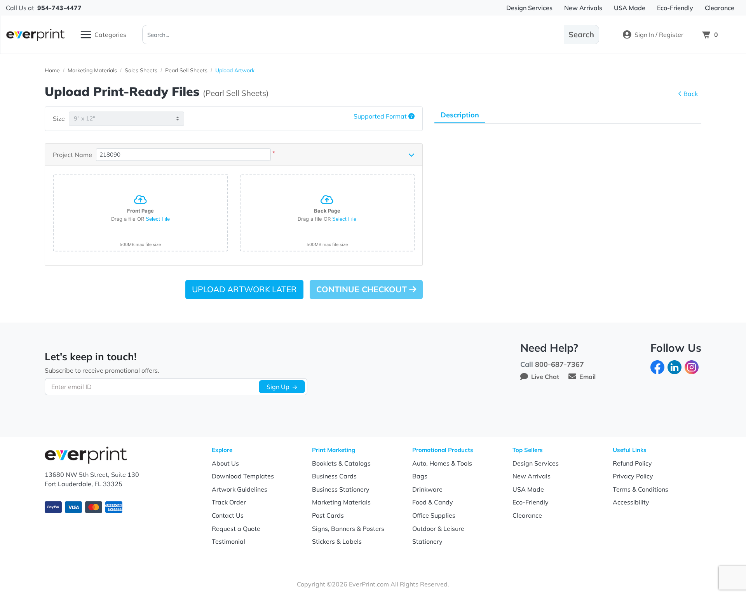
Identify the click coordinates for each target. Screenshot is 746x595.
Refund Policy (632, 463)
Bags (419, 476)
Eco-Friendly (530, 502)
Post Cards (328, 515)
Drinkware (427, 489)
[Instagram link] (692, 366)
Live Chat (545, 376)
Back (690, 94)
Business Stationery (341, 489)
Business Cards (334, 476)
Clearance (527, 515)
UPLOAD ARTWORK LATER (244, 289)
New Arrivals (531, 476)
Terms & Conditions (640, 489)
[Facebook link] (657, 366)
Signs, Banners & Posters (348, 528)
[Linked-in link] (675, 366)
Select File (158, 219)
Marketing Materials (341, 502)
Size (59, 118)
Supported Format (381, 116)
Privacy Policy (633, 476)
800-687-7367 (559, 364)
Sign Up (278, 387)
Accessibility (631, 502)
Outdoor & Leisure (438, 528)
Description (460, 114)
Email (587, 376)
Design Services (535, 463)
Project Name (72, 155)
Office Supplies (433, 515)
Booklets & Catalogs (341, 463)
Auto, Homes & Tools (442, 463)
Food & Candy (432, 502)
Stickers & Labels (337, 541)
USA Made (528, 489)
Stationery (427, 541)
